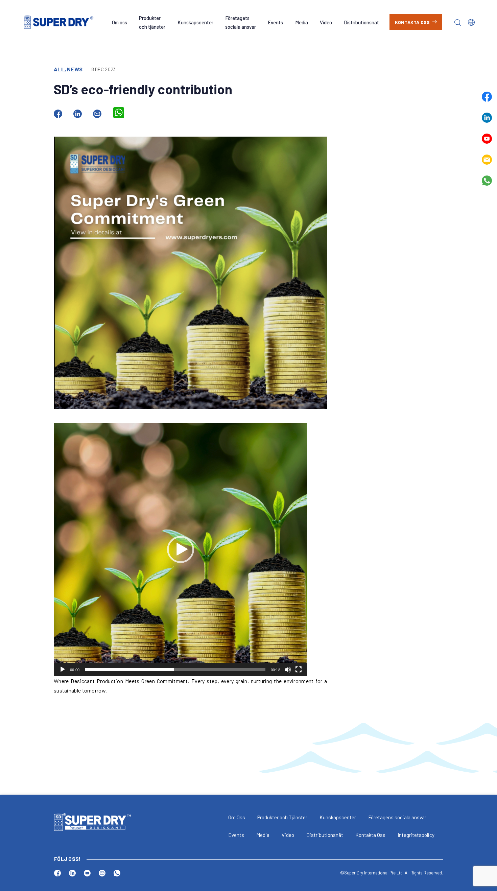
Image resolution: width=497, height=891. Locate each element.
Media (301, 22)
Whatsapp (487, 180)
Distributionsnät (361, 22)
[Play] (62, 669)
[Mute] (287, 669)
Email (487, 160)
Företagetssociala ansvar (240, 22)
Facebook (487, 97)
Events (275, 22)
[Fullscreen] (298, 669)
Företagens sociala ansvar (397, 817)
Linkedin (487, 118)
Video (326, 22)
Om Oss (236, 817)
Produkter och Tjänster (282, 817)
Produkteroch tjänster (152, 22)
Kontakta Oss (370, 835)
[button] (180, 549)
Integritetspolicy (416, 835)
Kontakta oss (412, 22)
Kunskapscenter (195, 22)
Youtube (487, 139)
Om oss (119, 22)
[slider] (175, 669)
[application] (180, 549)
